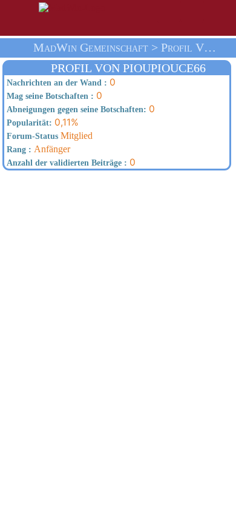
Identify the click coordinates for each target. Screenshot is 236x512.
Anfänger (37, 149)
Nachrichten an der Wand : (55, 82)
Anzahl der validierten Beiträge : (65, 162)
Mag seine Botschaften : (49, 96)
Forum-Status (31, 136)
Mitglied (48, 135)
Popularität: (28, 122)
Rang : (17, 149)
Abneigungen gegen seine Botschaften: (75, 109)
